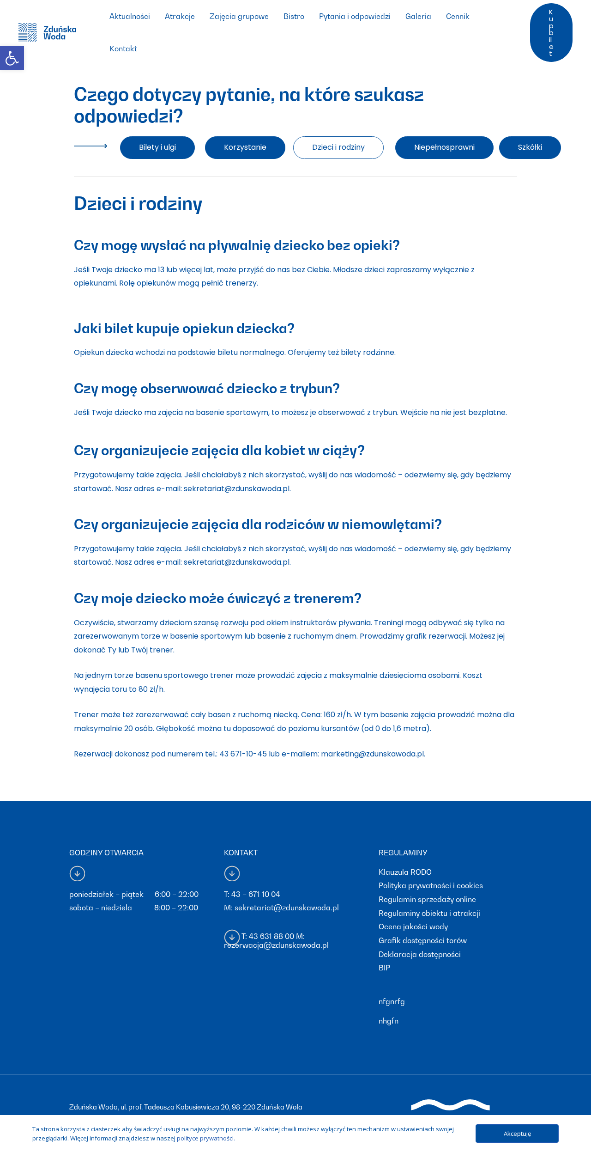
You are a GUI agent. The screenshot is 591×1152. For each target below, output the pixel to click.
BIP (384, 967)
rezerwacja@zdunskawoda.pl (276, 945)
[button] (157, 147)
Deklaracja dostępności (420, 954)
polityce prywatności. (206, 1138)
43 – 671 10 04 (255, 894)
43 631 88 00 (271, 936)
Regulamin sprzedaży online (427, 899)
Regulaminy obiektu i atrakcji (429, 913)
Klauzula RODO (405, 872)
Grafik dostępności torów (423, 940)
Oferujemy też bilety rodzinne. (342, 352)
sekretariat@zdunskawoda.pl (287, 907)
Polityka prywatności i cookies (431, 885)
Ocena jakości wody (413, 926)
